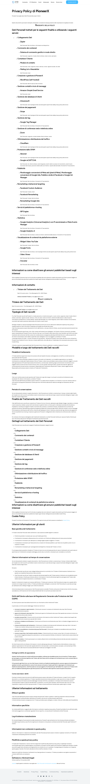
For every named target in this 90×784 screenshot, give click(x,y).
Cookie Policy (66, 520)
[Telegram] (40, 776)
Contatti (19, 771)
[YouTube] (43, 776)
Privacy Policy (34, 771)
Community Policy (54, 771)
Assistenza (26, 771)
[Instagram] (49, 776)
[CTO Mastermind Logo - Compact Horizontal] (15, 2)
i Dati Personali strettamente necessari (46, 763)
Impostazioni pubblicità (67, 771)
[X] (52, 776)
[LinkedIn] (46, 776)
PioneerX (30, 780)
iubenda (14, 763)
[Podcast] (38, 776)
